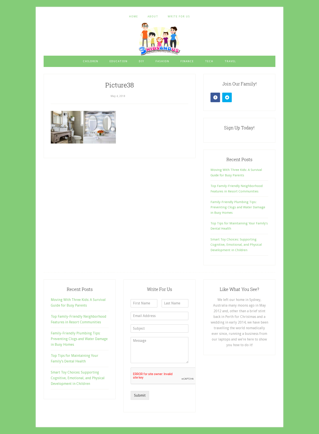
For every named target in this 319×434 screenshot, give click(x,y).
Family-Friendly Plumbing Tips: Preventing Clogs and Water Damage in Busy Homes (237, 207)
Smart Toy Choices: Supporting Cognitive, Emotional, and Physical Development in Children (236, 244)
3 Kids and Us (159, 39)
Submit (140, 395)
